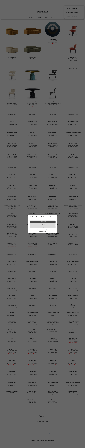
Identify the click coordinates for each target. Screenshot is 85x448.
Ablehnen (42, 224)
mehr (43, 227)
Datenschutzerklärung (42, 231)
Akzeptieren (43, 221)
